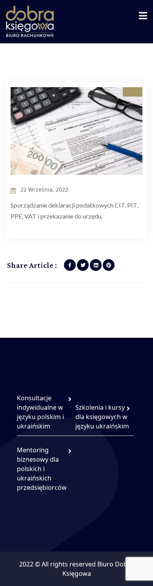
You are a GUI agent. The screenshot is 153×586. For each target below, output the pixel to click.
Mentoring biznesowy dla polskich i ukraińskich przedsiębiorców (42, 469)
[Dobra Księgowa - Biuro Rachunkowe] (30, 20)
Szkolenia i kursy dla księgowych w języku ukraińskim (102, 416)
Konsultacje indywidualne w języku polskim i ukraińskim (40, 412)
